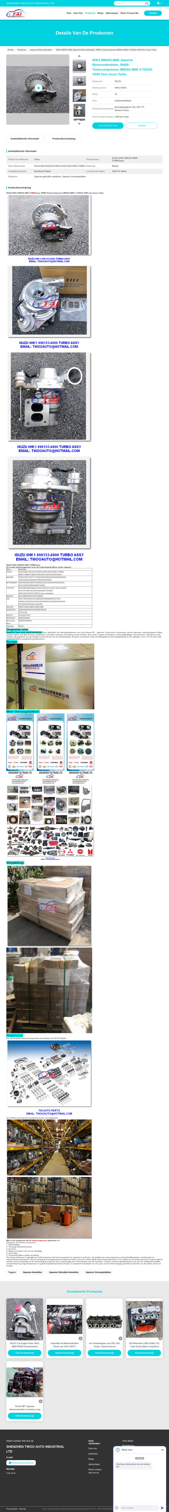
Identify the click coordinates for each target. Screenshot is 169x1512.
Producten (21, 50)
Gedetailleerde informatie (25, 138)
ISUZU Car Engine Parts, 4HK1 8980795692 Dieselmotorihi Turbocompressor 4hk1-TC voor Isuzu (25, 1345)
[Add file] (117, 1508)
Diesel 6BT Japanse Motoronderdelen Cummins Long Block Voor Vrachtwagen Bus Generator (24, 1408)
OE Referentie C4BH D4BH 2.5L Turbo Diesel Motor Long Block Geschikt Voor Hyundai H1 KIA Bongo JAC (144, 1345)
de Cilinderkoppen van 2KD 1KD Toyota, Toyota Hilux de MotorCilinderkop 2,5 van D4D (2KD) (104, 1345)
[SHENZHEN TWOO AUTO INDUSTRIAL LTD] (20, 13)
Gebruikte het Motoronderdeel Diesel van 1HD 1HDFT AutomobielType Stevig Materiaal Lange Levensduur (64, 1345)
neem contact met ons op (130, 13)
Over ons (92, 1448)
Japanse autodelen (32, 1272)
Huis (69, 13)
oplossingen (112, 13)
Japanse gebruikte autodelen (64, 1272)
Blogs (91, 1459)
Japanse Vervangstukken (98, 1272)
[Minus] (162, 1449)
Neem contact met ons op (94, 1471)
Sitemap (22, 1509)
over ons (78, 13)
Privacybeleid (11, 1509)
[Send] (162, 1508)
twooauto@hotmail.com (23, 1463)
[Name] (147, 3)
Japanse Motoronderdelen (41, 50)
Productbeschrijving (63, 138)
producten (90, 13)
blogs (101, 13)
